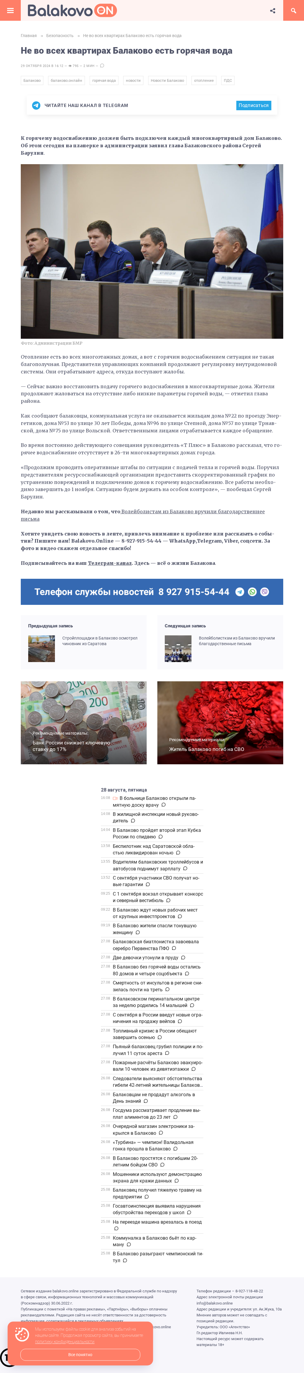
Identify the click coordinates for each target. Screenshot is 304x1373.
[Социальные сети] (272, 10)
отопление (204, 80)
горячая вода (104, 80)
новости (133, 80)
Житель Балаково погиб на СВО (206, 749)
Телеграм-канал (110, 563)
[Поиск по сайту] (293, 10)
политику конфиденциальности (64, 1342)
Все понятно (80, 1354)
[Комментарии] (163, 805)
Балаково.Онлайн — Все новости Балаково (72, 10)
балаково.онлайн (66, 80)
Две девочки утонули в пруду (145, 957)
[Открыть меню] (10, 10)
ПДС (228, 80)
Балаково (32, 80)
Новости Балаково (167, 80)
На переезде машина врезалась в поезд (157, 1222)
